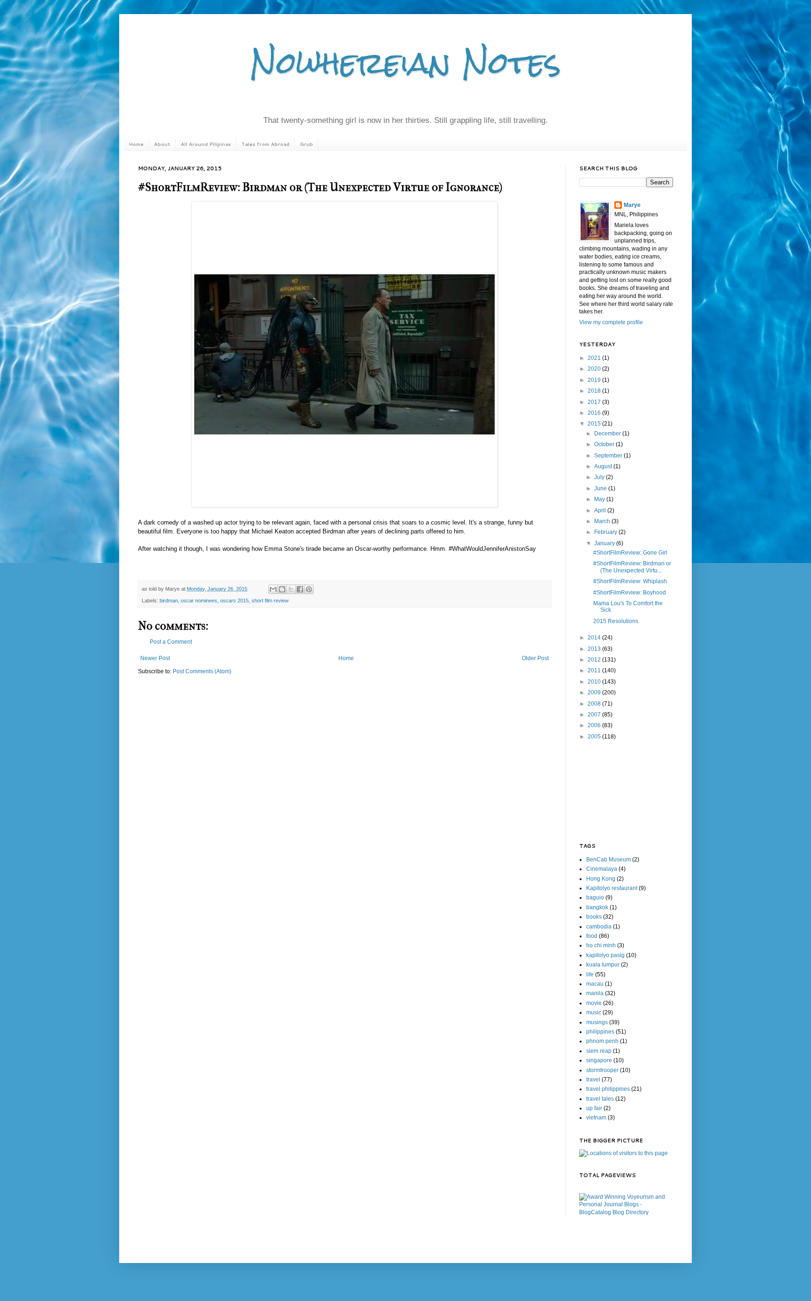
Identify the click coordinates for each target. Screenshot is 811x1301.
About (162, 144)
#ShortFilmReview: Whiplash (630, 581)
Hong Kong (600, 878)
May (600, 499)
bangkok (597, 907)
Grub (306, 144)
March (603, 521)
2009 (595, 692)
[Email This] (273, 589)
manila (595, 993)
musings (597, 1022)
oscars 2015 (234, 600)
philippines (600, 1031)
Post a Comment (171, 642)
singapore (599, 1060)
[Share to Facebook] (300, 589)
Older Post (535, 658)
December (608, 433)
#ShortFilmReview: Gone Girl (630, 552)
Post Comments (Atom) (202, 671)
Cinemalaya (601, 869)
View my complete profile (611, 322)
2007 (595, 714)
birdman (169, 600)
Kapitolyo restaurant (611, 888)
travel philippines (608, 1089)
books (594, 916)
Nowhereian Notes (405, 63)
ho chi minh (601, 945)
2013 (595, 649)
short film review (270, 600)
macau (595, 984)
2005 (595, 736)
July (600, 477)
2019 (595, 380)
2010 (595, 681)
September (609, 455)
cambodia (599, 926)
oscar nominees (199, 600)
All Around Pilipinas (206, 144)
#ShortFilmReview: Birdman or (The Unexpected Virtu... (632, 566)
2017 (595, 402)
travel (593, 1079)
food (591, 936)
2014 (595, 637)
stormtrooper (602, 1070)
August (603, 466)
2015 (595, 423)
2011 (595, 670)
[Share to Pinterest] (309, 589)
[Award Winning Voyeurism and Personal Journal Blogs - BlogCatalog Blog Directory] (626, 1212)
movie (594, 1003)
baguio (595, 897)
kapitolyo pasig (605, 955)
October (605, 444)
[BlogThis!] (282, 589)
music (593, 1012)
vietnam (596, 1117)
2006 (595, 725)
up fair (594, 1108)
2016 (595, 413)
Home (136, 144)
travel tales (600, 1099)
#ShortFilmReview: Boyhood (629, 592)
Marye (632, 205)
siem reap (599, 1051)
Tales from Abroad (265, 144)
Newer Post (155, 658)
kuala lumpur (603, 964)
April (600, 510)
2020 (595, 368)
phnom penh (602, 1041)
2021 (595, 358)
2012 (595, 659)
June (601, 488)
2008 (595, 703)
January (605, 543)
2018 (595, 391)
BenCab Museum (608, 859)
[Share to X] (291, 589)
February (606, 532)
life (590, 974)
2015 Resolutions (615, 621)
